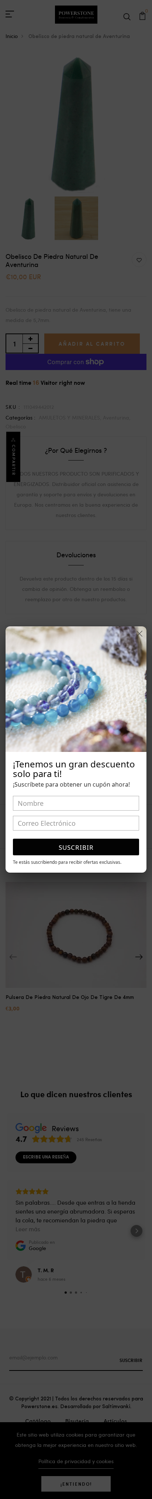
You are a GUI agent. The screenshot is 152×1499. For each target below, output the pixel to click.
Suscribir (76, 847)
